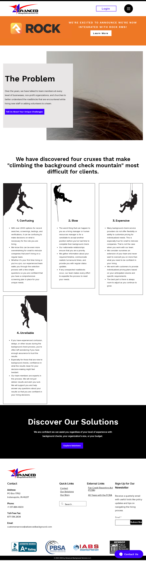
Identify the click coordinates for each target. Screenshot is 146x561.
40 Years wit (94, 495)
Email (117, 517)
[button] (100, 33)
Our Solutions (67, 491)
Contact (64, 488)
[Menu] (128, 8)
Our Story (65, 495)
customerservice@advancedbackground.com (29, 527)
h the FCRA (106, 495)
